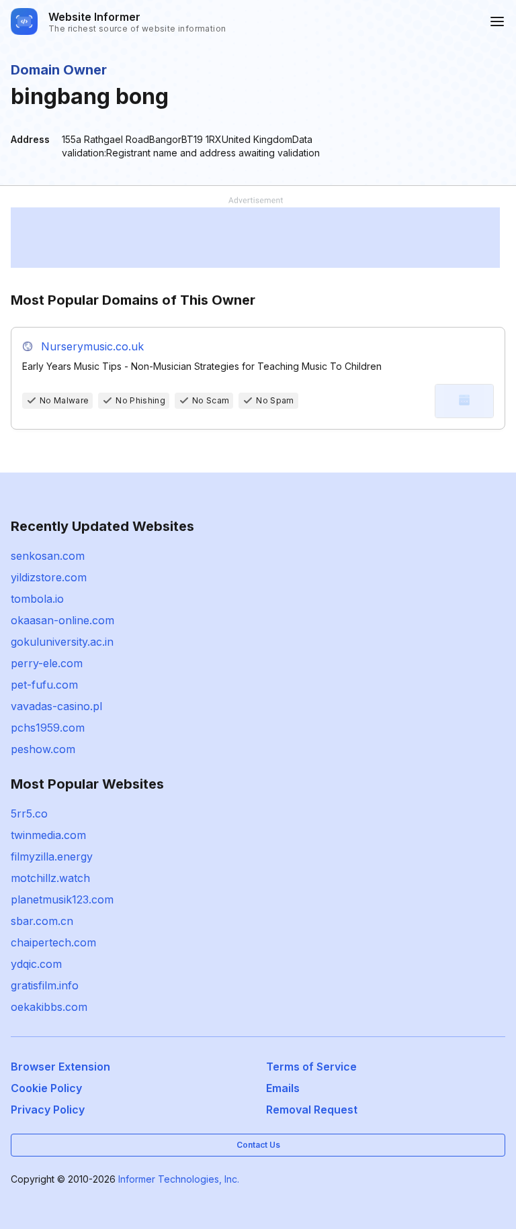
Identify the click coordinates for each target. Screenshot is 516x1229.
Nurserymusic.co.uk (92, 346)
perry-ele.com (47, 663)
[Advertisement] (255, 238)
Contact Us (258, 1145)
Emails (283, 1088)
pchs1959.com (48, 727)
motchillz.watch (50, 878)
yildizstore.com (49, 577)
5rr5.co (29, 813)
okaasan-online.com (62, 620)
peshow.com (43, 749)
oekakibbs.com (49, 1007)
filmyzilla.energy (52, 856)
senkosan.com (48, 555)
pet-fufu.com (44, 684)
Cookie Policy (46, 1088)
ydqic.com (36, 964)
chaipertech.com (53, 942)
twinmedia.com (48, 835)
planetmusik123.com (62, 899)
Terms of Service (311, 1066)
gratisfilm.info (45, 985)
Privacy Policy (48, 1109)
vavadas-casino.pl (56, 706)
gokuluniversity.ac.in (62, 641)
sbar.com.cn (42, 921)
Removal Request (311, 1109)
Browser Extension (60, 1066)
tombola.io (37, 598)
